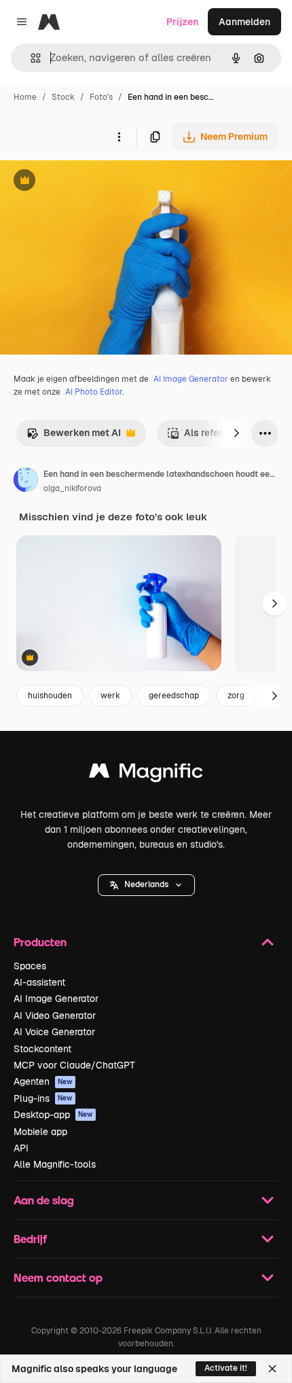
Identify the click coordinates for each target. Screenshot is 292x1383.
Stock (63, 97)
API (21, 1148)
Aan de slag (44, 1200)
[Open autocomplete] (30, 58)
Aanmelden (244, 22)
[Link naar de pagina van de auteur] (26, 481)
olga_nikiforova (72, 488)
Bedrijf (30, 1239)
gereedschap (174, 695)
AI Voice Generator (54, 1032)
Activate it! (225, 1368)
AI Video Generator (55, 1015)
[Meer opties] (118, 136)
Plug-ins (43, 1098)
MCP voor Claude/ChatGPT (74, 1065)
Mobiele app (40, 1132)
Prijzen (182, 22)
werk (110, 695)
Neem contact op (58, 1277)
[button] (146, 885)
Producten (40, 942)
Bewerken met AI (73, 436)
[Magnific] (146, 774)
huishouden (50, 695)
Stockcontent (42, 1049)
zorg (235, 695)
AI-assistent (39, 982)
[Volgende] (236, 433)
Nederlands (146, 884)
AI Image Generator (190, 379)
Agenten (43, 1081)
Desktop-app (53, 1115)
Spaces (30, 966)
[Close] (272, 1369)
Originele (89, 181)
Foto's (101, 97)
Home (25, 97)
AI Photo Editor (93, 392)
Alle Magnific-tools (55, 1164)
